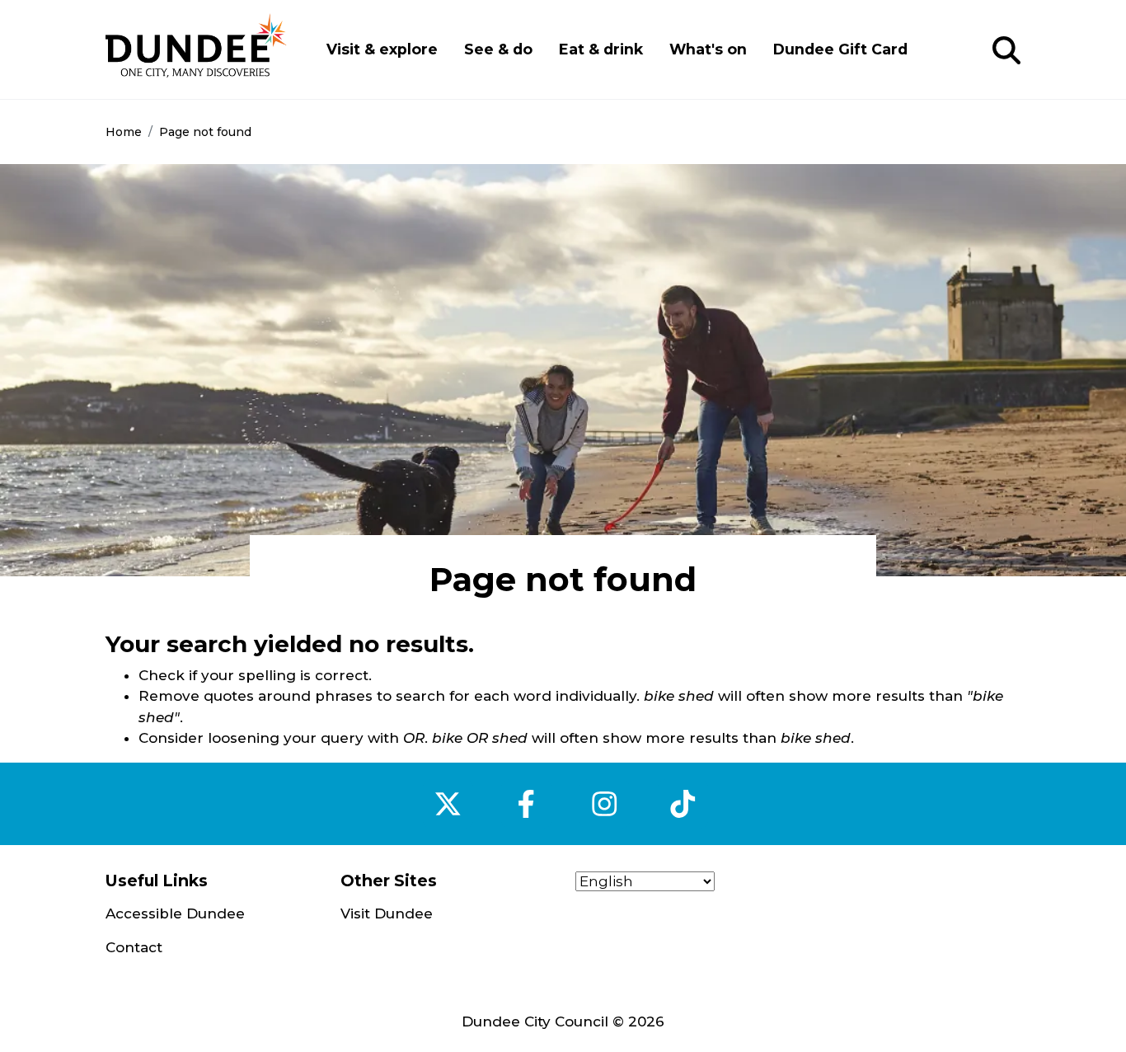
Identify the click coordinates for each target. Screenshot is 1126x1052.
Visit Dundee (386, 913)
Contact (134, 947)
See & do (498, 49)
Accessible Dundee (175, 913)
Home (124, 131)
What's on (708, 49)
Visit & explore (382, 49)
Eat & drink (601, 49)
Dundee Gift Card (840, 49)
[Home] (196, 49)
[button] (1006, 51)
